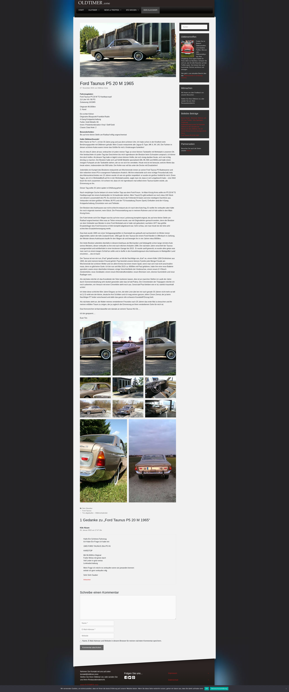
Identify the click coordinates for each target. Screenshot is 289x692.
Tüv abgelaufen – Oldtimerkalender (95, 513)
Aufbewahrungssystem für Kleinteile (193, 124)
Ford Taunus (86, 511)
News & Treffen (111, 10)
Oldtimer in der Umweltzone (190, 127)
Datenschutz (173, 680)
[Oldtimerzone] (133, 677)
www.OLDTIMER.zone (89, 685)
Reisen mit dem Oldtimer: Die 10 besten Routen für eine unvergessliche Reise (193, 131)
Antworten (87, 580)
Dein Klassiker (150, 10)
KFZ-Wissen (131, 10)
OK (207, 688)
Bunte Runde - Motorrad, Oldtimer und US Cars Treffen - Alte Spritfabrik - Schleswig (193, 120)
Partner (188, 150)
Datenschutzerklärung (219, 688)
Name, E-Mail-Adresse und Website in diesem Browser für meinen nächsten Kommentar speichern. (122, 641)
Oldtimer (92, 10)
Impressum (172, 673)
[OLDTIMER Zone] (129, 677)
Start (81, 10)
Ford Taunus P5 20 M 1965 (190, 135)
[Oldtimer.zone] (125, 677)
